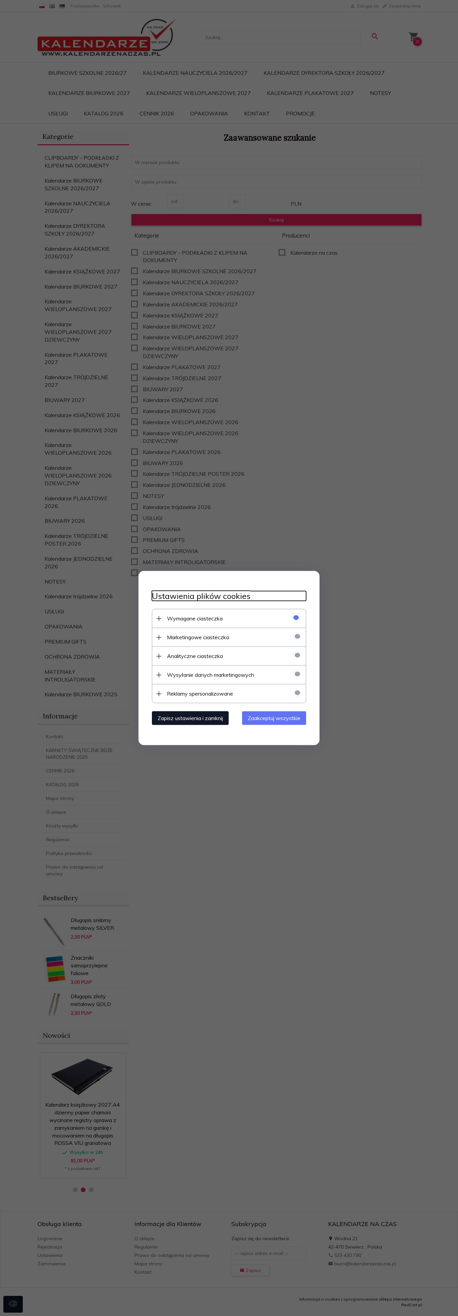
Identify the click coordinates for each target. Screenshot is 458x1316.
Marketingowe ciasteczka (198, 637)
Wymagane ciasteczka (195, 618)
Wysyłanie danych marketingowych (210, 674)
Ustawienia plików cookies (201, 596)
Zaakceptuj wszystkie (274, 718)
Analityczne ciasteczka (195, 656)
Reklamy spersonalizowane (200, 693)
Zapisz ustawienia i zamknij (190, 718)
